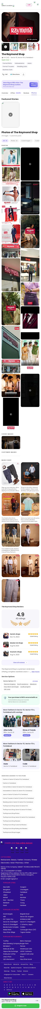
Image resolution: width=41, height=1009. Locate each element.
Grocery (27, 860)
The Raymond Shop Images (11, 832)
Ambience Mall (25, 919)
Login (29, 4)
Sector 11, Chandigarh (10, 924)
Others (9, 990)
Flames (22, 946)
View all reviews (19, 663)
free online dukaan (24, 843)
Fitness (34, 860)
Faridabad (23, 892)
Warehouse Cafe (26, 949)
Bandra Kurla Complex (11, 927)
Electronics (5, 863)
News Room (8, 964)
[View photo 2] (14, 47)
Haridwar (23, 905)
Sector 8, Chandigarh (10, 922)
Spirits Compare (16, 968)
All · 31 (5, 141)
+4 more (35, 681)
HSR (4, 917)
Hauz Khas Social (26, 959)
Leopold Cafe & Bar (27, 954)
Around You (24, 964)
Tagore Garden (25, 932)
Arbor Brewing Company (11, 944)
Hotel (12, 863)
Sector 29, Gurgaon (27, 917)
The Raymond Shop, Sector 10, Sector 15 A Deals (17, 809)
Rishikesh (6, 903)
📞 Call (4, 74)
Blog (31, 964)
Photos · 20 (14, 141)
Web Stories (8, 978)
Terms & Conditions (29, 968)
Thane (22, 900)
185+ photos (33, 39)
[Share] (23, 74)
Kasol (5, 905)
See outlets (33, 84)
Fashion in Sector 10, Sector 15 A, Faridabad (16, 779)
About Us (16, 964)
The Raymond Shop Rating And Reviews (15, 828)
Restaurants (5, 860)
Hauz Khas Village (9, 932)
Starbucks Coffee (9, 954)
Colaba (22, 927)
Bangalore (6, 890)
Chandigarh (24, 890)
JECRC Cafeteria (26, 951)
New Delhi (6, 887)
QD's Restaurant (8, 959)
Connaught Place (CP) (28, 930)
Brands (25, 971)
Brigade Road (24, 914)
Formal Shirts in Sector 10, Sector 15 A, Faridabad (17, 787)
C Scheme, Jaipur (26, 924)
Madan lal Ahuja (16, 643)
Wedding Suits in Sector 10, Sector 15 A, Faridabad (18, 802)
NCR (21, 895)
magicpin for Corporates (12, 974)
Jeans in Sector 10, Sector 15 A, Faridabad (15, 794)
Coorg (22, 903)
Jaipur (5, 895)
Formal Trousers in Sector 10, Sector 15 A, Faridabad (18, 798)
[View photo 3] (23, 47)
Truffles (6, 941)
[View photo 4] (32, 47)
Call (37, 1000)
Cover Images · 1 (26, 141)
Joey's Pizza (7, 957)
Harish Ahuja (15, 634)
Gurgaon (23, 887)
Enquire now (21, 1006)
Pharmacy (19, 863)
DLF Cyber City (8, 919)
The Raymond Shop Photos (11, 813)
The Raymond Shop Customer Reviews (15, 825)
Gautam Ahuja (16, 652)
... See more (34, 672)
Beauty (14, 860)
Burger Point (24, 944)
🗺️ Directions (15, 74)
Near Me (6, 968)
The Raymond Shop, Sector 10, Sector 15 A (15, 806)
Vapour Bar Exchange (10, 951)
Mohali (5, 897)
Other (26, 863)
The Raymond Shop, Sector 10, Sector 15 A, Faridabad (19, 817)
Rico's (22, 957)
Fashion (20, 860)
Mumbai (23, 897)
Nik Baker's (6, 946)
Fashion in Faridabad (9, 783)
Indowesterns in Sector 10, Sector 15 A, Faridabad (17, 791)
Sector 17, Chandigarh (27, 922)
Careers (30, 974)
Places (13, 971)
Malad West (7, 930)
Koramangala (8, 914)
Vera (23, 974)
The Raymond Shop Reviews (11, 821)
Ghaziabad (7, 892)
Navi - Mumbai (8, 900)
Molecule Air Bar (8, 949)
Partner (19, 971)
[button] (6, 47)
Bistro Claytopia (25, 941)
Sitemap (6, 971)
